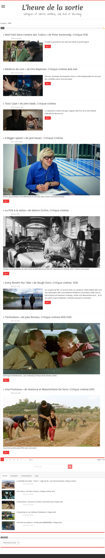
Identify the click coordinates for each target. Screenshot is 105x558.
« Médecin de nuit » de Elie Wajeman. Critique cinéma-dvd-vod (40, 69)
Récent (5, 476)
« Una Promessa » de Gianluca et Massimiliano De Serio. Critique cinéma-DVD (48, 389)
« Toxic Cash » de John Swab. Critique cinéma (29, 103)
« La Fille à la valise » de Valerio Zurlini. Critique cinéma (36, 210)
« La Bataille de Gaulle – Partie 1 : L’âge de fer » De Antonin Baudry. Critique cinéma (46, 481)
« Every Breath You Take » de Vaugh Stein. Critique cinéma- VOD (40, 282)
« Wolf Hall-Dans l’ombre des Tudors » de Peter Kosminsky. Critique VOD (45, 34)
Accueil (3, 23)
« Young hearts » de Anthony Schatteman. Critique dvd (36, 512)
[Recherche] (70, 466)
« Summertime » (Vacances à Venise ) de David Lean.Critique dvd (39, 502)
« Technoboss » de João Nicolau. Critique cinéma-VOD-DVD (37, 317)
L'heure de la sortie (52, 7)
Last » (31, 460)
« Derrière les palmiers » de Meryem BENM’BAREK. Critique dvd (39, 522)
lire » (47, 46)
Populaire (14, 476)
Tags (36, 476)
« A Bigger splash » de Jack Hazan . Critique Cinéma (33, 138)
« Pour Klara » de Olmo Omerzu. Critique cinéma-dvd (35, 491)
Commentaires (26, 476)
